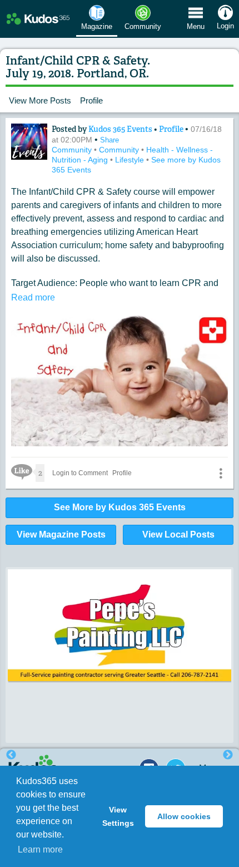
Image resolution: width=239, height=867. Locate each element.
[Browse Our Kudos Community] (38, 19)
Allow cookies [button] (184, 816)
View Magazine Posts (61, 534)
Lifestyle (130, 159)
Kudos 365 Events (121, 129)
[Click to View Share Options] (221, 473)
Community (73, 149)
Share (109, 140)
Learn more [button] (40, 849)
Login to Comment (80, 473)
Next (227, 755)
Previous (11, 755)
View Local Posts (178, 534)
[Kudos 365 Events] (29, 142)
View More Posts (40, 100)
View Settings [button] (118, 816)
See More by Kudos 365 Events (120, 507)
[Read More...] (119, 627)
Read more (33, 297)
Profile (91, 100)
